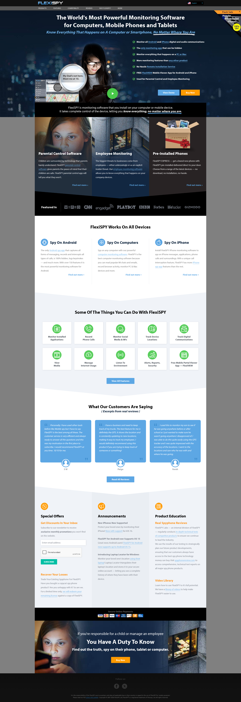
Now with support (114, 530)
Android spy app (57, 250)
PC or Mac (181, 54)
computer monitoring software (112, 254)
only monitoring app (151, 48)
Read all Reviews (120, 479)
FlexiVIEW (147, 72)
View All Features (120, 380)
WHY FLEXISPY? (105, 8)
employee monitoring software (127, 169)
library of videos (172, 589)
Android (152, 41)
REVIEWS (89, 8)
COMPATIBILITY (73, 8)
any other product (178, 60)
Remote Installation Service (161, 66)
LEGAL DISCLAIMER (92, 697)
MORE (120, 8)
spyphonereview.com (185, 560)
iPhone (165, 41)
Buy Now (190, 92)
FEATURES (57, 8)
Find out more (79, 185)
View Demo (168, 92)
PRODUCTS (42, 8)
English (194, 3)
